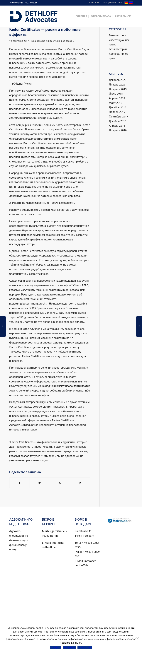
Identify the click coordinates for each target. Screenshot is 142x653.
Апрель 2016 (117, 125)
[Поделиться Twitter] (40, 483)
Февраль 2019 (118, 89)
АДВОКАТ (94, 2)
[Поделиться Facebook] (19, 483)
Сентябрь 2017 (118, 116)
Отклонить (69, 647)
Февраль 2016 (118, 130)
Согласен (55, 647)
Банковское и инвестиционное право (52, 41)
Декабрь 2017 (117, 107)
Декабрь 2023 (117, 80)
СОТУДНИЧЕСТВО (112, 2)
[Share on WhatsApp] (60, 483)
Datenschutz (84, 647)
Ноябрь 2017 (117, 112)
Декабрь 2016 (117, 121)
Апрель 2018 (117, 98)
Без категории (118, 49)
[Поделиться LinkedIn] (80, 483)
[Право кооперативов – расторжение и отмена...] (3, 326)
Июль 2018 (116, 93)
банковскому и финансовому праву (18, 545)
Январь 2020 (117, 84)
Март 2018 (115, 103)
